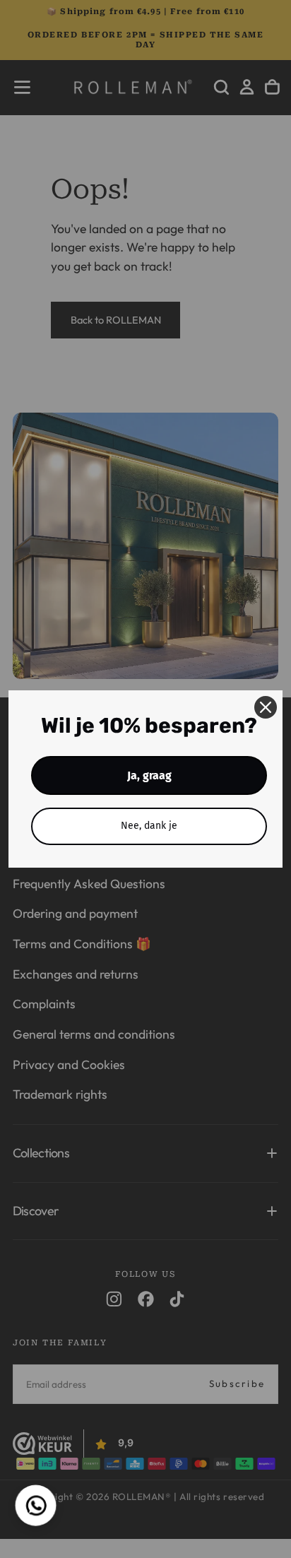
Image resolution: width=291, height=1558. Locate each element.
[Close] (266, 707)
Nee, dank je (149, 826)
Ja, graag (149, 775)
